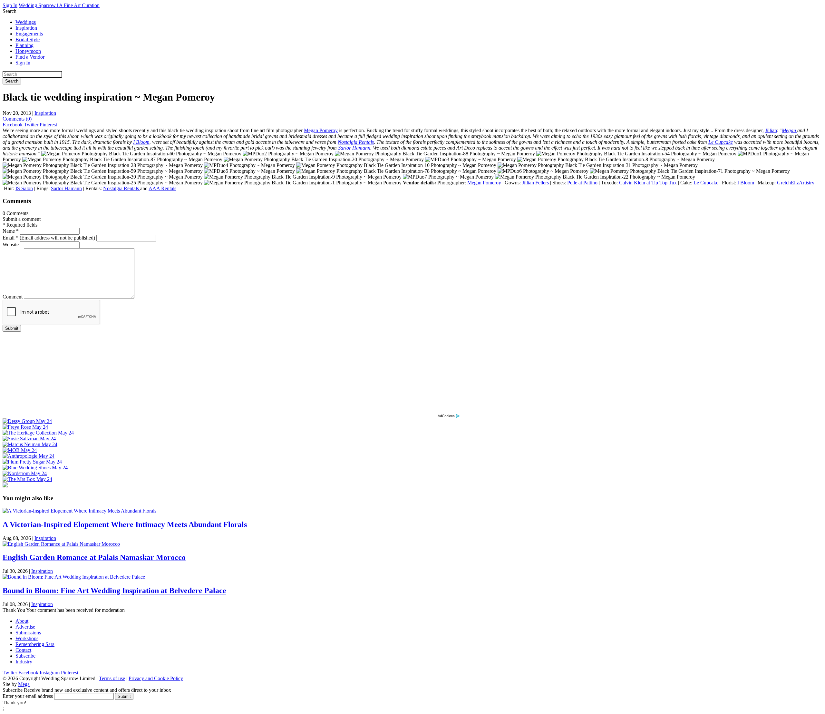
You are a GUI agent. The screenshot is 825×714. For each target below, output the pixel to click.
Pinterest (48, 124)
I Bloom (141, 142)
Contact (23, 650)
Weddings (25, 22)
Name (11, 231)
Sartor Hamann (354, 148)
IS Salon (24, 188)
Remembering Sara (34, 644)
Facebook (13, 124)
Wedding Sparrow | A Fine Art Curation (59, 5)
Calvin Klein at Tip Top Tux (648, 182)
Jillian (771, 130)
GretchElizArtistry (795, 182)
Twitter (31, 124)
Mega (24, 684)
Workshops (26, 638)
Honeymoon (28, 51)
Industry (23, 661)
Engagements (29, 33)
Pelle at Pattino (582, 182)
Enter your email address (28, 696)
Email (49, 237)
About (21, 621)
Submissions (28, 632)
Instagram (50, 672)
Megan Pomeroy (321, 130)
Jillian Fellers (535, 182)
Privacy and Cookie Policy (156, 678)
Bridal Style (27, 39)
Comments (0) (17, 119)
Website (11, 244)
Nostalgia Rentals (356, 142)
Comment (13, 296)
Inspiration (26, 28)
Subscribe (25, 656)
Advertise (25, 627)
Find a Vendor (29, 57)
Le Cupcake (720, 142)
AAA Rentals (162, 188)
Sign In (10, 5)
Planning (24, 45)
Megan (789, 130)
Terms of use (112, 678)
